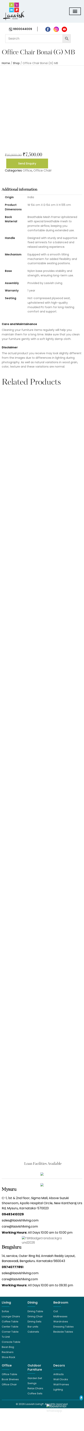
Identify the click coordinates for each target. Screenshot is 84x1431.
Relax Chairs (35, 1388)
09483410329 (13, 1214)
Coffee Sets (35, 1393)
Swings (32, 1383)
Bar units (33, 1326)
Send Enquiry (27, 163)
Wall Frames (61, 1384)
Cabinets (33, 1332)
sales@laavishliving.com (20, 1220)
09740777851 (12, 1267)
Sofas (5, 1311)
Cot (55, 1311)
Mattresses (60, 1316)
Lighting (58, 1389)
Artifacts (58, 1374)
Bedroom (60, 1302)
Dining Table (35, 1311)
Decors (59, 1365)
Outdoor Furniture (35, 1367)
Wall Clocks (60, 1379)
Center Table (10, 1326)
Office (27, 170)
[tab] (42, 189)
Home (6, 63)
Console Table (11, 1342)
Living (6, 1302)
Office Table (9, 1374)
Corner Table (10, 1332)
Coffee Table (10, 1321)
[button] (6, 770)
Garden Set (35, 1378)
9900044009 (22, 29)
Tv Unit (6, 1337)
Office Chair (42, 170)
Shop (16, 63)
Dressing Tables (63, 1326)
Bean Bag (8, 1347)
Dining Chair (35, 1316)
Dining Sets (34, 1321)
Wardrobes (60, 1321)
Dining (33, 1302)
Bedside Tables (63, 1332)
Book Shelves (10, 1379)
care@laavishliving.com (20, 1226)
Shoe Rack (8, 1357)
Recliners (7, 1352)
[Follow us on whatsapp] (61, 1408)
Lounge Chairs (11, 1316)
